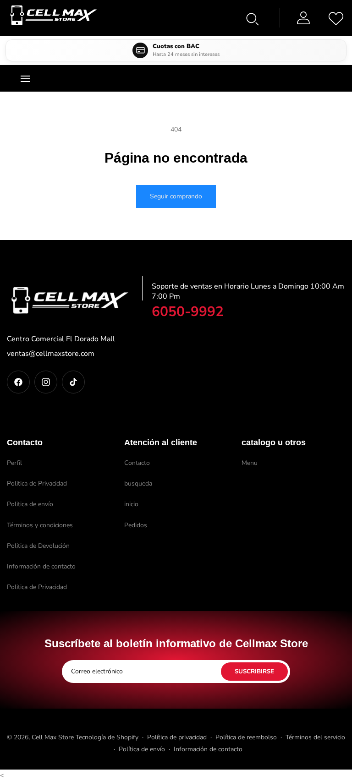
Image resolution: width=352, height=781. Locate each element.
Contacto (137, 463)
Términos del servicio (315, 737)
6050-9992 (188, 311)
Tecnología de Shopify (107, 737)
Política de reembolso (246, 737)
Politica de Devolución (38, 545)
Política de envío (142, 749)
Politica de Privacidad (37, 483)
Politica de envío (30, 504)
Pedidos (135, 525)
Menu (250, 463)
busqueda (138, 483)
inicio (131, 504)
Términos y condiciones (40, 525)
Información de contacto (41, 566)
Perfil (14, 463)
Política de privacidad (177, 737)
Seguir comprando (176, 196)
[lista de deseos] (336, 18)
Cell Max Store (53, 737)
